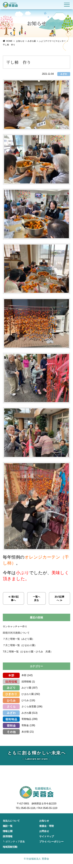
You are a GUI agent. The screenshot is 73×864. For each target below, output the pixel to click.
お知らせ (44, 820)
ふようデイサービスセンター (52, 41)
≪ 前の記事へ (13, 598)
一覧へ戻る (36, 598)
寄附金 (25, 725)
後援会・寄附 (46, 826)
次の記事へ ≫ (59, 598)
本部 (24, 675)
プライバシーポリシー (51, 841)
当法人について (11, 820)
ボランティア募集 (15, 841)
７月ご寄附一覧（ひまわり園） (20, 645)
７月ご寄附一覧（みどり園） (18, 639)
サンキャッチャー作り (15, 626)
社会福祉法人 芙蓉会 (10, 4)
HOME (9, 41)
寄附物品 (26, 719)
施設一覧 (8, 826)
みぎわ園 (32, 41)
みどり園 (26, 687)
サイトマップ (46, 836)
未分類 (25, 731)
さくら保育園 (29, 706)
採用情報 (26, 681)
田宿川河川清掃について (16, 632)
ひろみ (25, 700)
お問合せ (44, 831)
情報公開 (8, 831)
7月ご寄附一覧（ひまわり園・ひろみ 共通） (28, 651)
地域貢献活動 (10, 846)
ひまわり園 (28, 694)
